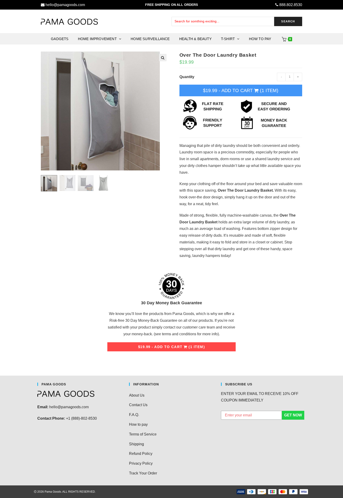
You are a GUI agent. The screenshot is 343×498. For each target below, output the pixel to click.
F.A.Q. (134, 415)
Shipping (136, 444)
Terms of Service (143, 434)
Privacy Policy (141, 463)
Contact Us (138, 405)
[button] (163, 57)
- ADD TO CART (240, 90)
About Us (136, 395)
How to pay (138, 424)
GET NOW (293, 415)
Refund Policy (140, 454)
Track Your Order (143, 473)
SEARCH (288, 21)
